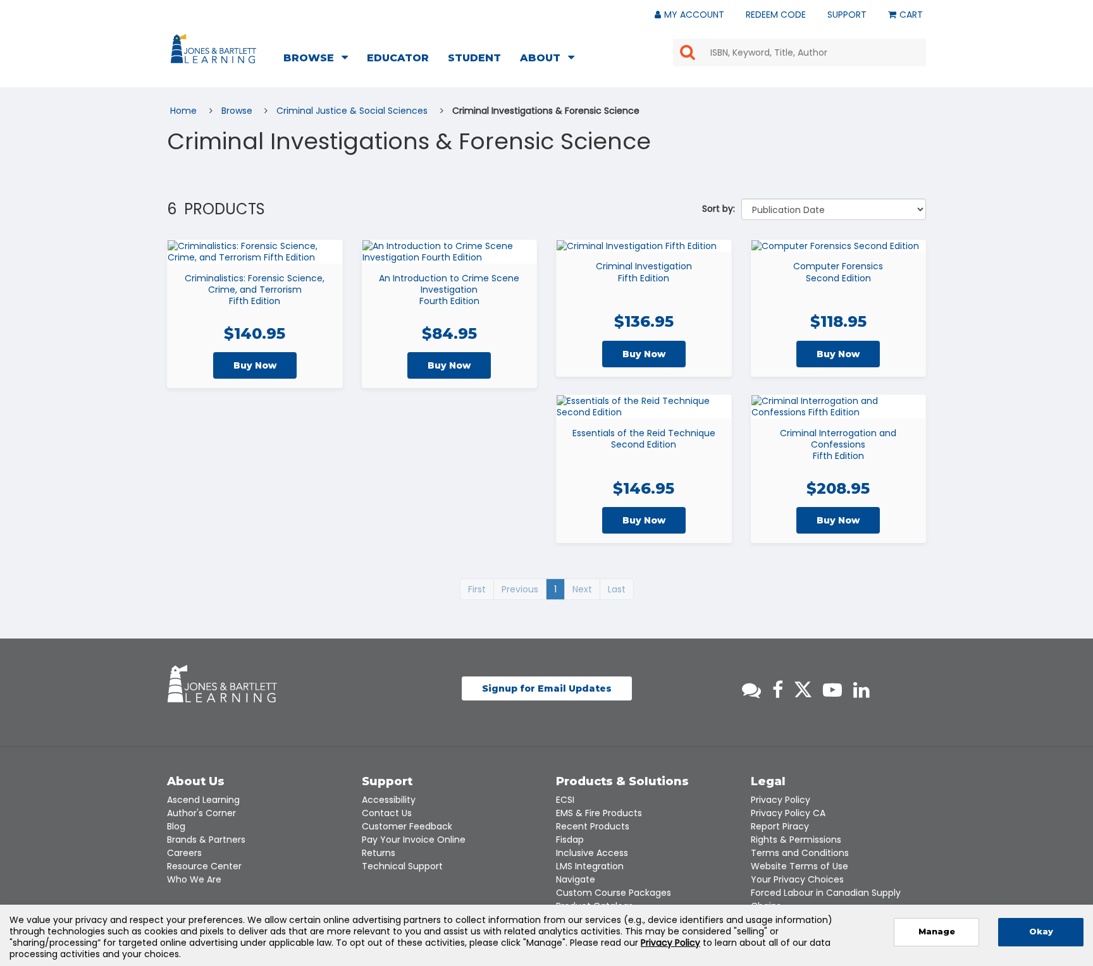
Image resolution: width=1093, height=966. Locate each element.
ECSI (565, 799)
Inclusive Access (592, 853)
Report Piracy (780, 826)
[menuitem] (319, 59)
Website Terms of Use (799, 866)
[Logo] (215, 51)
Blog (176, 826)
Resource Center (204, 866)
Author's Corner (201, 813)
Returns (378, 853)
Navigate (575, 879)
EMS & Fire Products (599, 813)
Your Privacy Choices (797, 879)
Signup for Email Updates (547, 688)
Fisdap (570, 839)
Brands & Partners (206, 839)
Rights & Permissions (796, 839)
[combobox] (799, 52)
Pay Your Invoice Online (414, 839)
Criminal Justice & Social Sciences (353, 110)
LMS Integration (590, 866)
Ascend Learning (203, 799)
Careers (184, 853)
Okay (1041, 931)
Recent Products (592, 826)
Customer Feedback (407, 826)
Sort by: (718, 208)
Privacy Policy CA (788, 813)
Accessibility (389, 799)
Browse (238, 110)
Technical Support (402, 866)
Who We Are (194, 879)
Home (184, 110)
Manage (936, 931)
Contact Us (387, 813)
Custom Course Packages (613, 892)
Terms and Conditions (800, 853)
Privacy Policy (780, 799)
